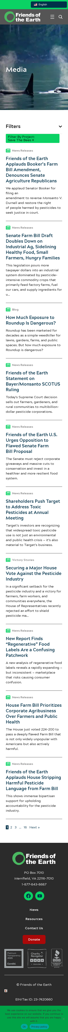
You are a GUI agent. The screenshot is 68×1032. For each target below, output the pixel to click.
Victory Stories (23, 560)
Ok (24, 1026)
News (34, 910)
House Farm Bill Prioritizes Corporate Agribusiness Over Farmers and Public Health (34, 714)
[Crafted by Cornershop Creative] (6, 991)
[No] (63, 1019)
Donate (34, 939)
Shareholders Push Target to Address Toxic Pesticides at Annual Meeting (33, 510)
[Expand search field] (60, 17)
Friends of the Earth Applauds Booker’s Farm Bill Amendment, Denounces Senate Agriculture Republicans (32, 170)
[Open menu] (52, 17)
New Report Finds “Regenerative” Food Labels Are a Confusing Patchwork (30, 647)
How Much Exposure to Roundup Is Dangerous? (31, 320)
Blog (15, 309)
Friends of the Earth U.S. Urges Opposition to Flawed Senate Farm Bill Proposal (31, 443)
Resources (34, 919)
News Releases (22, 150)
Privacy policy (39, 1026)
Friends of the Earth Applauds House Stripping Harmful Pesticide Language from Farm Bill (33, 780)
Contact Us (34, 928)
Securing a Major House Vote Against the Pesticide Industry (33, 573)
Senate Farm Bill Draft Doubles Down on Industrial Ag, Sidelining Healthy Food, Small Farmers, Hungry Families (33, 247)
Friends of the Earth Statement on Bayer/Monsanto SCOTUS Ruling (33, 381)
